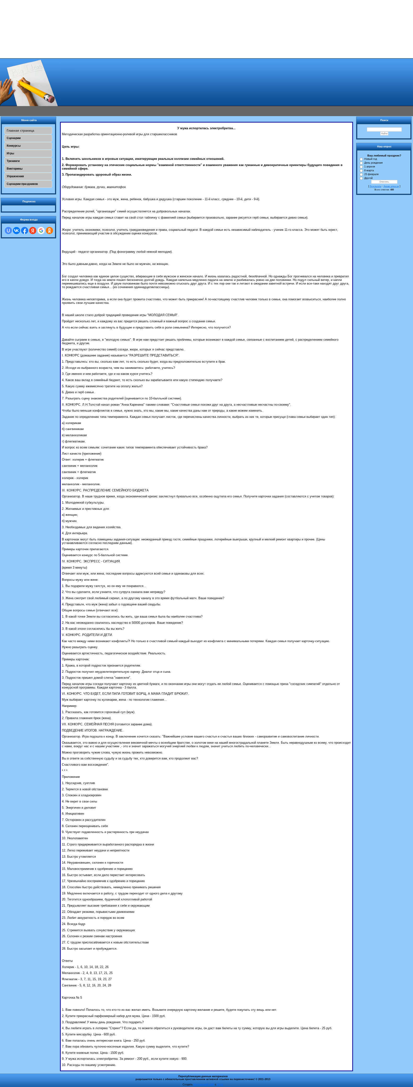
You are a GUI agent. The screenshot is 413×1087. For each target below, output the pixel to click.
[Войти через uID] (8, 230)
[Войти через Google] (41, 230)
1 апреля (369, 166)
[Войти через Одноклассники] (49, 230)
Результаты (375, 186)
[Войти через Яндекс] (32, 230)
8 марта (369, 170)
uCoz (220, 1084)
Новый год (370, 158)
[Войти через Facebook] (24, 230)
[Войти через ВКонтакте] (16, 230)
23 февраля (371, 174)
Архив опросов (391, 186)
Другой (368, 178)
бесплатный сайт (203, 1084)
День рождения (373, 162)
